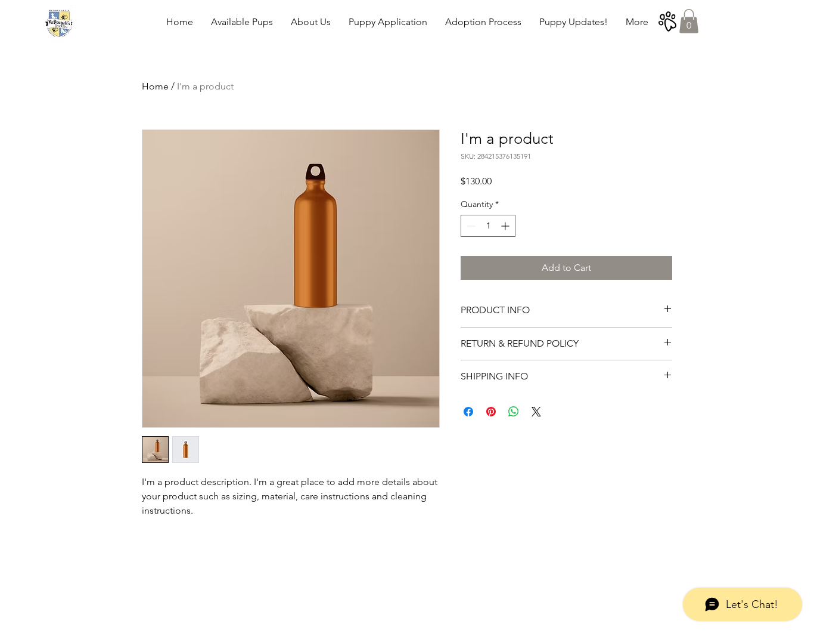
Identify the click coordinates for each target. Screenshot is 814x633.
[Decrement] (469, 225)
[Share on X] (536, 411)
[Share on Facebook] (468, 411)
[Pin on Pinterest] (491, 411)
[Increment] (506, 225)
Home (155, 86)
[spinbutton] (488, 225)
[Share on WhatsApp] (514, 411)
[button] (689, 21)
